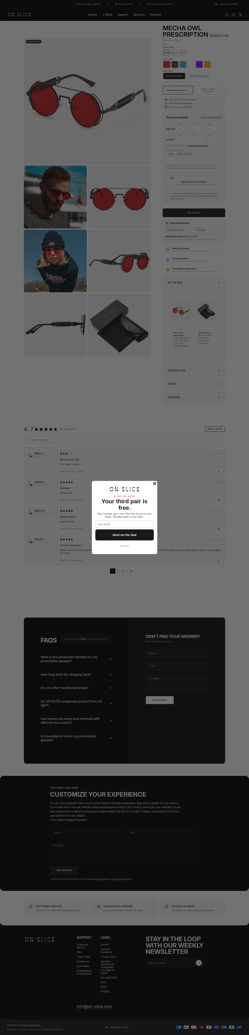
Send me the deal (124, 535)
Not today (124, 546)
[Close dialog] (154, 483)
